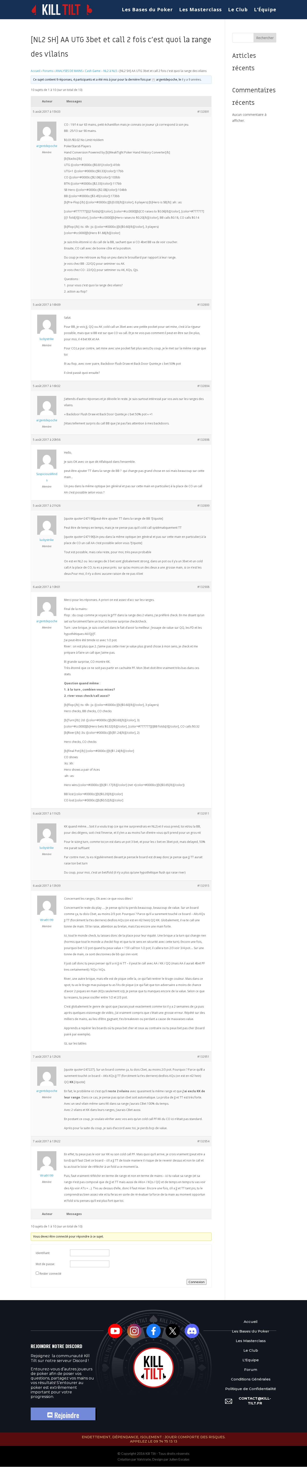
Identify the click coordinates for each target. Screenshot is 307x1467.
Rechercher (265, 37)
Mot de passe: (45, 1264)
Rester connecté (50, 1274)
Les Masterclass (200, 10)
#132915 (203, 886)
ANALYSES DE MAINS (69, 71)
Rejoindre (66, 1415)
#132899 (203, 506)
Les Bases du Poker (147, 10)
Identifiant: (43, 1253)
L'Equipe (250, 1360)
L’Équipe (265, 10)
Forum (250, 1369)
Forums (48, 71)
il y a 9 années (191, 79)
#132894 (203, 386)
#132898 (203, 440)
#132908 (203, 587)
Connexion (197, 1282)
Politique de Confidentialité (250, 1388)
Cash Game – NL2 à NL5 (101, 71)
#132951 (203, 1057)
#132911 (203, 813)
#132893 (203, 305)
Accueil (35, 71)
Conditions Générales (251, 1379)
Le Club (238, 10)
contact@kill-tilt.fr (255, 1400)
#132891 (203, 112)
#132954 (203, 1141)
